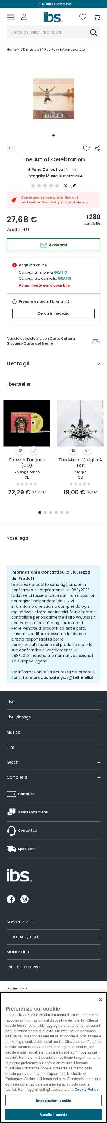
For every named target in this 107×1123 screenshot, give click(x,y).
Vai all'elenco (76, 202)
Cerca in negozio (53, 313)
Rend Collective (47, 169)
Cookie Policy (86, 1089)
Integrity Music (42, 176)
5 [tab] (62, 513)
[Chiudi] (100, 1000)
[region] (53, 1057)
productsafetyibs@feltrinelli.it (63, 677)
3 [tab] (51, 513)
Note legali (18, 538)
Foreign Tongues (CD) (27, 463)
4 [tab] (56, 513)
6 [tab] (67, 513)
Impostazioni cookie (53, 1100)
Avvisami (57, 245)
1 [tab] (53, 135)
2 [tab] (45, 513)
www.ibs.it (86, 617)
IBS (27, 229)
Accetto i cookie (53, 1114)
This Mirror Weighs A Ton (80, 463)
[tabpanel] (53, 98)
